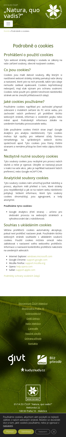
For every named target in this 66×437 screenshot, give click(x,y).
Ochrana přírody (33, 338)
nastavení (8, 425)
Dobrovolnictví (33, 313)
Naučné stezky (33, 333)
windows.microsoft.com (39, 256)
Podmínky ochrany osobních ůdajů (22, 275)
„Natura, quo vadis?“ (22, 12)
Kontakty (33, 343)
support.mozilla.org (35, 263)
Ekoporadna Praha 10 (33, 308)
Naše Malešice (33, 323)
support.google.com (37, 259)
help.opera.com (24, 266)
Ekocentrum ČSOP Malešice (33, 303)
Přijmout (10, 431)
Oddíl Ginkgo (33, 318)
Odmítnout (26, 431)
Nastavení (42, 431)
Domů (6, 31)
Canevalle (33, 328)
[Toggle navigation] (8, 23)
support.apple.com (25, 269)
